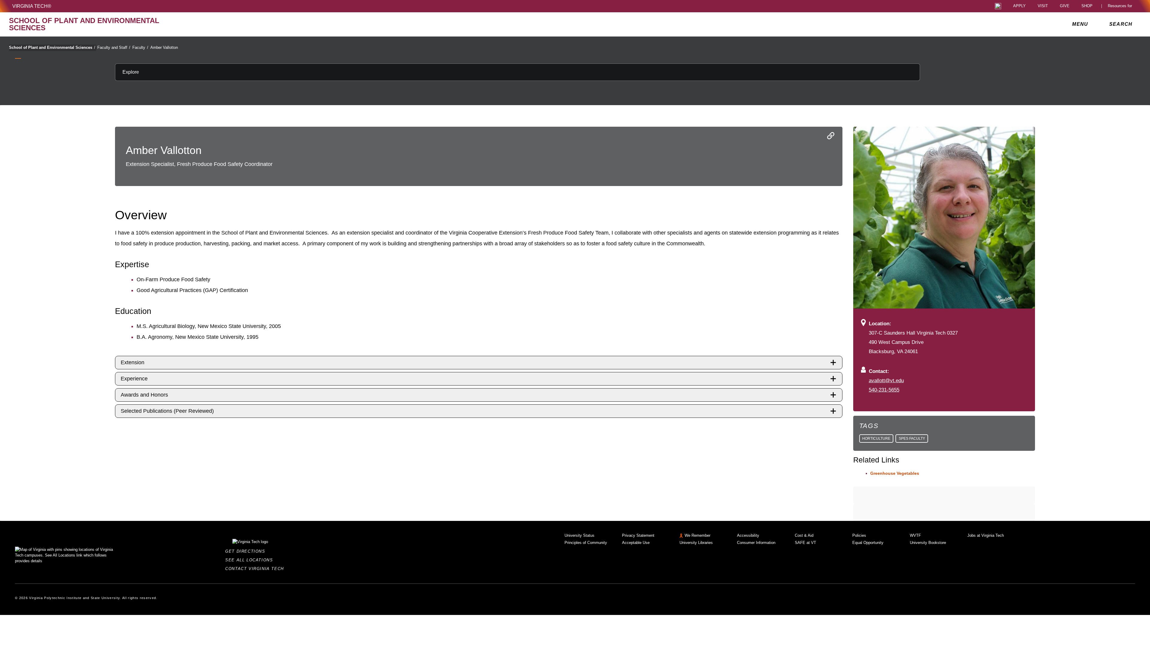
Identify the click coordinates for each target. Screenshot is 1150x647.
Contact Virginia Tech (256, 568)
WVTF (915, 535)
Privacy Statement (638, 535)
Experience (134, 379)
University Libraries (696, 542)
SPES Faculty (912, 438)
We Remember (697, 535)
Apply (1019, 6)
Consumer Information (756, 542)
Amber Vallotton (164, 47)
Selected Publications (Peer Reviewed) (167, 411)
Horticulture (876, 438)
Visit (1043, 6)
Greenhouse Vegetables (894, 473)
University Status (579, 535)
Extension (132, 362)
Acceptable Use (636, 542)
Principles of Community (586, 542)
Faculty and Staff (113, 47)
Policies (859, 535)
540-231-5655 (884, 390)
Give (1064, 6)
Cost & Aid (804, 535)
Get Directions (247, 551)
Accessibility (748, 535)
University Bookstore (928, 542)
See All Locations (250, 560)
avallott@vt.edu (886, 380)
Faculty (140, 47)
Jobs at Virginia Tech (985, 535)
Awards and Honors (144, 395)
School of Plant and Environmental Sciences (52, 47)
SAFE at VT (805, 542)
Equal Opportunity (867, 542)
